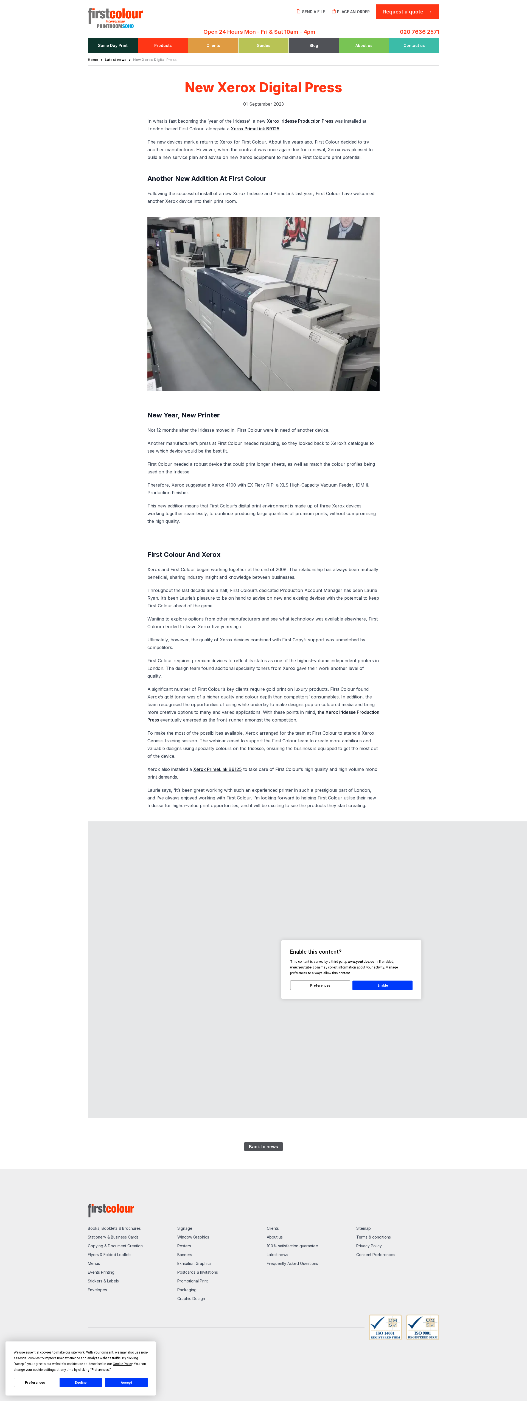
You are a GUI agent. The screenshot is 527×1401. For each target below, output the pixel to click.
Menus (94, 1263)
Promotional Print (192, 1281)
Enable (382, 985)
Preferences (35, 1383)
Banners (184, 1254)
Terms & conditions (373, 1237)
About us (275, 1237)
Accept (126, 1383)
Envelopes (97, 1289)
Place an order (353, 11)
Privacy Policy (369, 1245)
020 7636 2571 (419, 32)
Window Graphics (193, 1237)
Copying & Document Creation (115, 1245)
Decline (80, 1383)
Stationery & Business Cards (113, 1237)
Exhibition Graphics (194, 1263)
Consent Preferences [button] (375, 1254)
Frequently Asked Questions (292, 1263)
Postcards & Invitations (197, 1272)
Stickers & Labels (103, 1281)
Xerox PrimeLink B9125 (255, 128)
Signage (184, 1228)
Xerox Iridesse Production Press (300, 121)
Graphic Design (191, 1298)
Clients (273, 1228)
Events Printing (101, 1272)
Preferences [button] (100, 1370)
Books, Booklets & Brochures (114, 1228)
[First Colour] (129, 16)
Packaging (187, 1289)
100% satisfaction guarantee (292, 1245)
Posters (184, 1245)
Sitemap (363, 1228)
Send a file (313, 11)
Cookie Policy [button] (122, 1364)
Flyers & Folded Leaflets (109, 1254)
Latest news (277, 1254)
